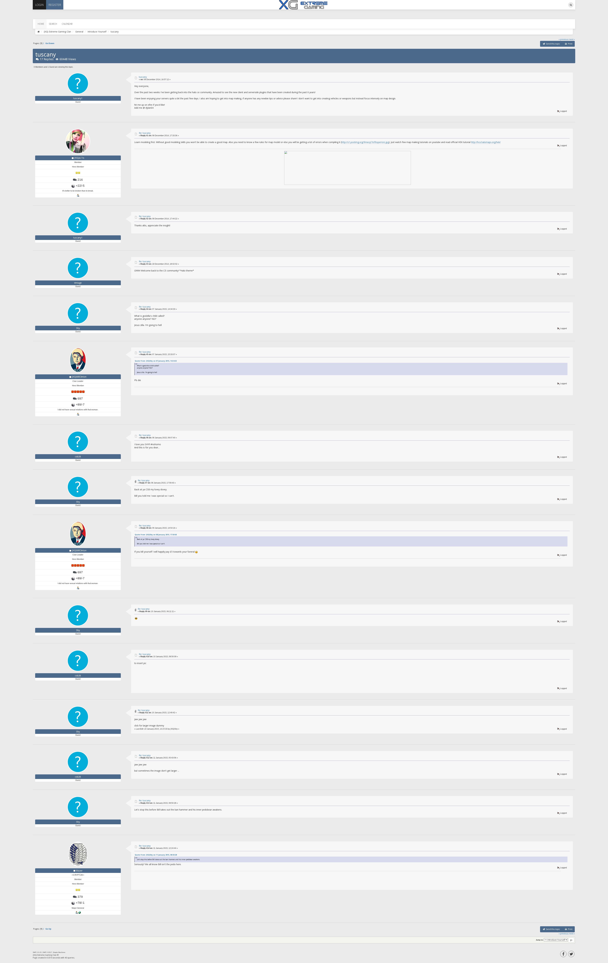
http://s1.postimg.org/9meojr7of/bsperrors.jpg (365, 142)
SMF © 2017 (47, 952)
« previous (564, 39)
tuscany (143, 76)
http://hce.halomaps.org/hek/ (486, 142)
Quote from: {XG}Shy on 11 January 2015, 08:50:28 (156, 855)
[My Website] (79, 912)
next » (572, 39)
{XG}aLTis (79, 157)
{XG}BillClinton (79, 376)
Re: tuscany (145, 132)
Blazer (79, 870)
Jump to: (539, 940)
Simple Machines (59, 952)
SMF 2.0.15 (37, 952)
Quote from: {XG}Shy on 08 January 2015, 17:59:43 (156, 535)
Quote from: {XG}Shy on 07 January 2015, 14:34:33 (156, 361)
